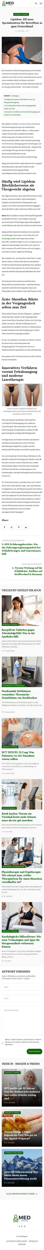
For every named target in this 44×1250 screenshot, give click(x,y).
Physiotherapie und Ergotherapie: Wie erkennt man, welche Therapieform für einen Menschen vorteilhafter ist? (22, 877)
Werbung (22, 1244)
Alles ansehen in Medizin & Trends (20, 1194)
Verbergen (15, 96)
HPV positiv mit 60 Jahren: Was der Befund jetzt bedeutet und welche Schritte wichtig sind (22, 1093)
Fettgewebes (20, 430)
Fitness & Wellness (13, 1153)
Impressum (33, 1241)
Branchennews (9, 808)
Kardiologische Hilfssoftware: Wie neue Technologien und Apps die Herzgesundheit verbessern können (21, 941)
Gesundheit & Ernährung (13, 686)
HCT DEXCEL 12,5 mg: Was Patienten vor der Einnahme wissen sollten (18, 755)
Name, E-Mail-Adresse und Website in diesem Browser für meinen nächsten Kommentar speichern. (23, 1042)
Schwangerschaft (8, 238)
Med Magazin (23, 1236)
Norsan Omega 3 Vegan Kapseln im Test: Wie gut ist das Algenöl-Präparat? (20, 1135)
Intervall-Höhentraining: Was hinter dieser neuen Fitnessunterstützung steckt (21, 1175)
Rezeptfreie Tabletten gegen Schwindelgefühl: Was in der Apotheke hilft (18, 633)
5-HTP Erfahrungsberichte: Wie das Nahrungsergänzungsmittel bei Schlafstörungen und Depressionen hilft (21, 549)
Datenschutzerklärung (16, 1241)
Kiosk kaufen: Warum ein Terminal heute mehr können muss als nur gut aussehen (19, 817)
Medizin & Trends (21, 14)
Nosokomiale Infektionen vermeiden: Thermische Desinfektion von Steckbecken (19, 694)
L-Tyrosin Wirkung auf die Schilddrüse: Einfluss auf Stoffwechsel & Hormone (27, 571)
